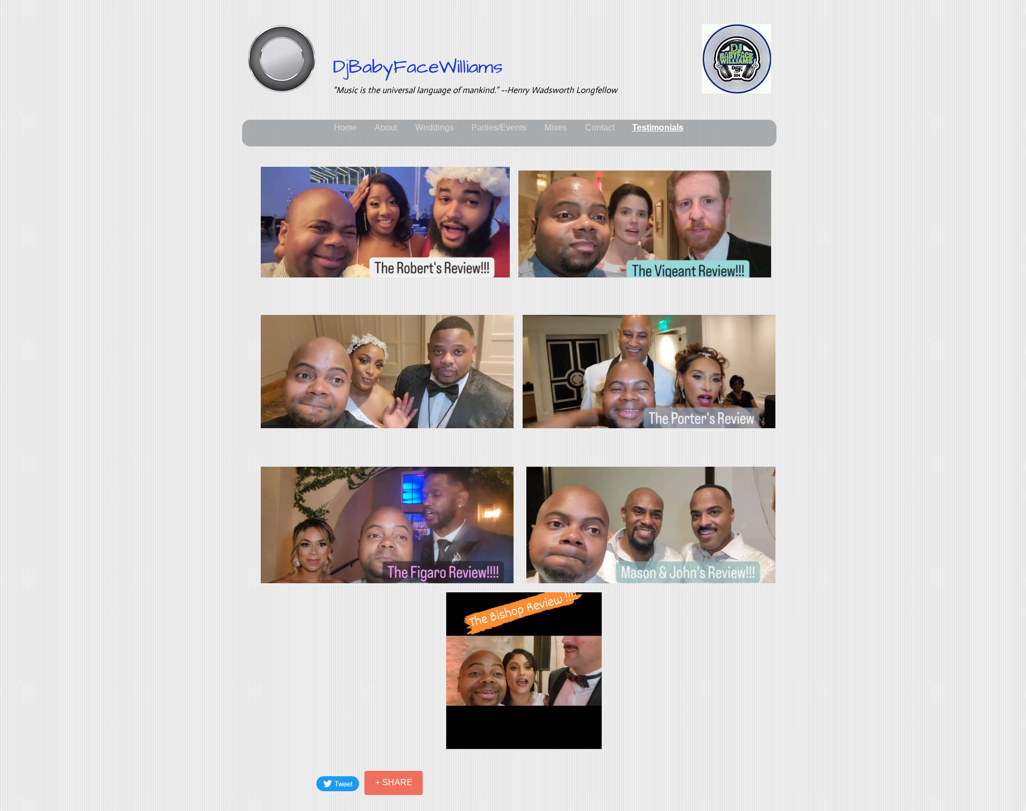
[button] (496, 265)
